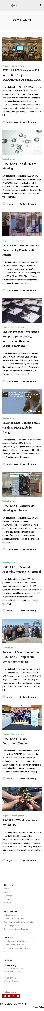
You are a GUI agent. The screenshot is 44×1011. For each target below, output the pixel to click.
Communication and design (16, 929)
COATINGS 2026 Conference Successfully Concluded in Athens (20, 250)
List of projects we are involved (17, 948)
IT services (8, 952)
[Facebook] (9, 996)
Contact (7, 903)
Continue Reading (27, 122)
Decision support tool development (19, 941)
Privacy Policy (38, 1007)
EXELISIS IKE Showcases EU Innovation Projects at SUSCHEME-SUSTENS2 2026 (21, 75)
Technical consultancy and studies (19, 922)
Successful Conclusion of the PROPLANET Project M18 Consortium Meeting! (20, 656)
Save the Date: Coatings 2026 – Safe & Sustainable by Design (21, 427)
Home (6, 889)
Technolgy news (17, 66)
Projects (5, 66)
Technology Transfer (13, 925)
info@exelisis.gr (10, 965)
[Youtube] (18, 996)
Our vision (8, 899)
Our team (8, 896)
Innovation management (14, 918)
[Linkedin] (4, 996)
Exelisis (6, 892)
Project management (13, 915)
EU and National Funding (14, 945)
